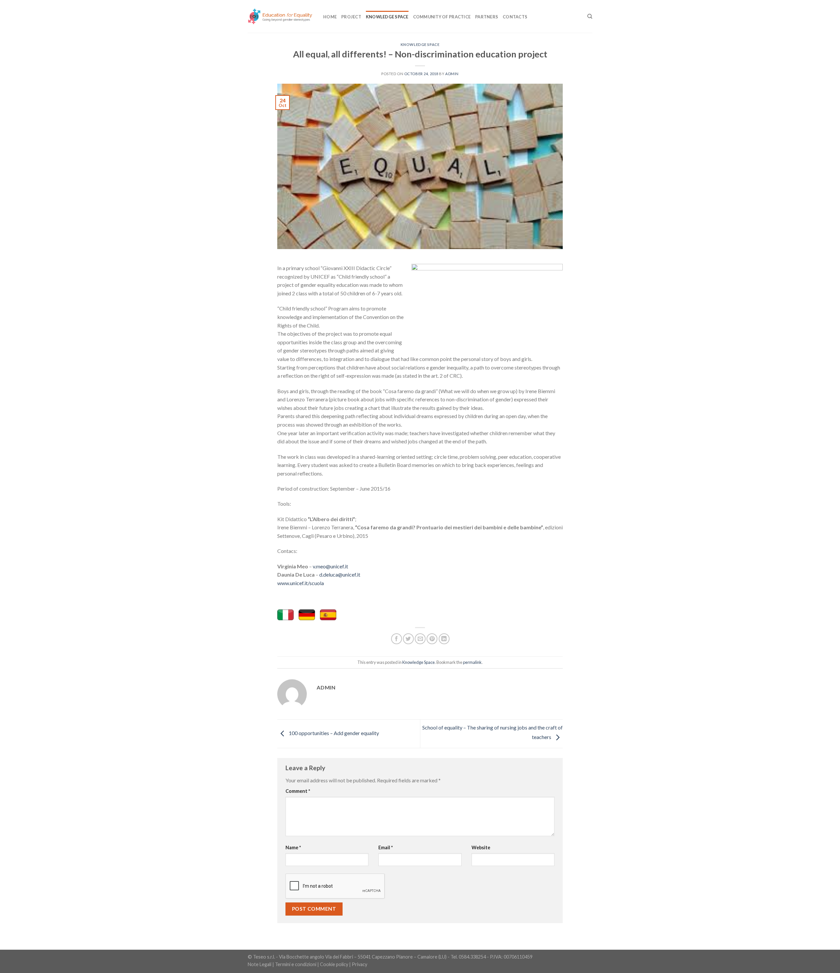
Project (351, 16)
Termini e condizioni (295, 964)
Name (293, 847)
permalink (472, 662)
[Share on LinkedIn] (444, 638)
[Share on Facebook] (396, 638)
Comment (297, 791)
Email (385, 847)
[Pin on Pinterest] (432, 638)
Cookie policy (334, 964)
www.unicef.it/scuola (300, 583)
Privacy (359, 964)
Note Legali (259, 964)
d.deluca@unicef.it (339, 574)
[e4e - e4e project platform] (280, 16)
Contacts (515, 16)
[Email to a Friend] (420, 638)
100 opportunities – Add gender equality (333, 733)
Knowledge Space (387, 16)
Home (330, 16)
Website (481, 847)
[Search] (589, 16)
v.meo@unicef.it (330, 566)
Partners (486, 16)
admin (452, 74)
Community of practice (442, 16)
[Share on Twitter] (408, 638)
